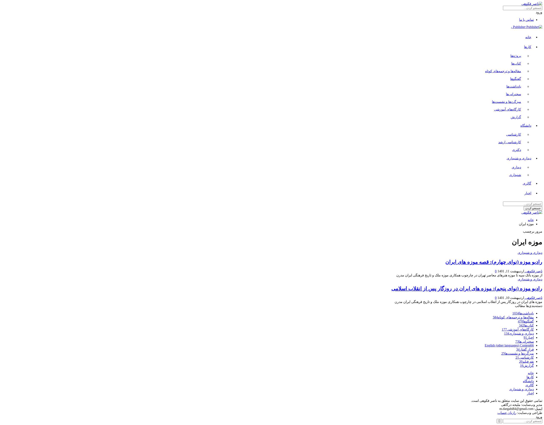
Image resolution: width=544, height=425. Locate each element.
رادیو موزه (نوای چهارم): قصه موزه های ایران (493, 262)
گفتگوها (515, 79)
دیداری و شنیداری (519, 158)
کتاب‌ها (516, 63)
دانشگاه (525, 125)
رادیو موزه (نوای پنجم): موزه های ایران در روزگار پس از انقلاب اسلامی (466, 288)
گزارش (516, 117)
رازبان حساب (506, 413)
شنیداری (515, 175)
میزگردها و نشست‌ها (506, 102)
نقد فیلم (526, 361)
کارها (527, 47)
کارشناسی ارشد (509, 142)
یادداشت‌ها (513, 86)
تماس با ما (526, 19)
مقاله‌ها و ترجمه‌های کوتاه (503, 71)
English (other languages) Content (509, 345)
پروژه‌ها (515, 56)
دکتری (516, 150)
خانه (528, 37)
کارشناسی (513, 134)
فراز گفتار (525, 349)
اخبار (527, 193)
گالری (527, 183)
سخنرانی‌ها (513, 94)
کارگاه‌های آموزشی (507, 109)
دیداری (516, 167)
